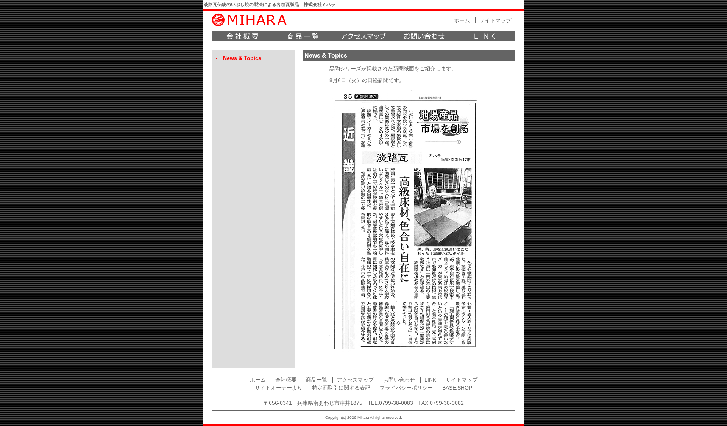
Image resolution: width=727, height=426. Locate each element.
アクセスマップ (363, 36)
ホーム (462, 20)
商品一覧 (303, 36)
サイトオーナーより (279, 388)
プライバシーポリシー (406, 388)
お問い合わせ (424, 36)
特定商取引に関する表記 (341, 388)
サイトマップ (495, 20)
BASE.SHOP (457, 388)
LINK (484, 36)
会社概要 (242, 36)
